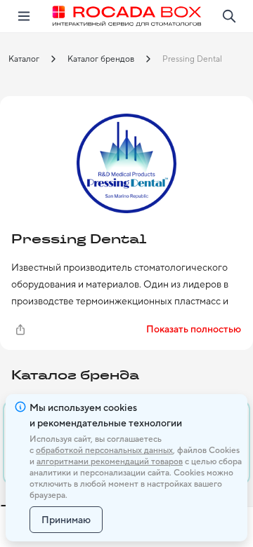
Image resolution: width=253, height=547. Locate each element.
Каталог (23, 59)
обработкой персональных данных (104, 450)
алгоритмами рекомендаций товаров (110, 461)
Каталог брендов (100, 59)
